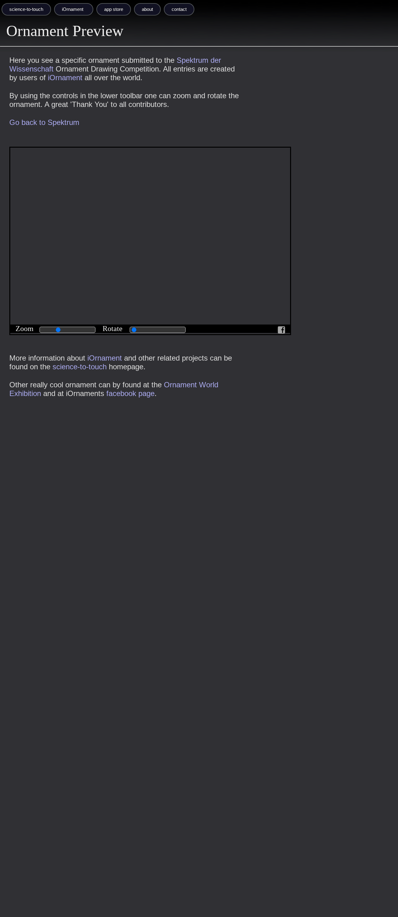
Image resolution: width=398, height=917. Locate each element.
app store (113, 9)
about (147, 9)
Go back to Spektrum (44, 122)
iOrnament (72, 9)
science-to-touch (26, 9)
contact (179, 9)
